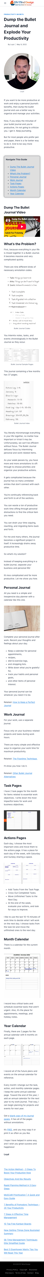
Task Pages (15, 183)
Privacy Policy (12, 1270)
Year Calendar (17, 193)
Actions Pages (17, 187)
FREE (9, 1129)
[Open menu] (5, 3)
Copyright (23, 1270)
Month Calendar (18, 190)
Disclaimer (33, 1270)
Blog (37, 1273)
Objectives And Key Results (17, 1179)
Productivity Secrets (14, 14)
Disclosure (9, 1273)
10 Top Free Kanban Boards (17, 1224)
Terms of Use (20, 1273)
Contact (30, 1273)
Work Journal (16, 180)
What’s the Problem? (20, 173)
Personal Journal (18, 177)
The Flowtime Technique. (25, 758)
